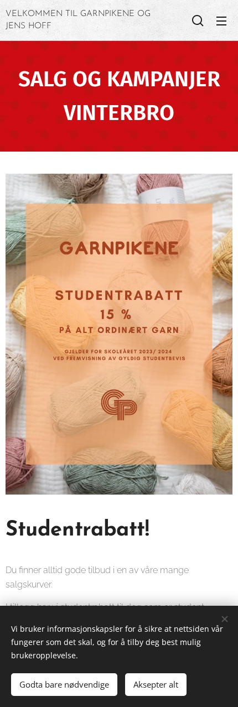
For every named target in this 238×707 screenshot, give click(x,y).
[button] (197, 20)
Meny (221, 20)
